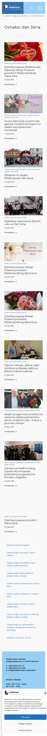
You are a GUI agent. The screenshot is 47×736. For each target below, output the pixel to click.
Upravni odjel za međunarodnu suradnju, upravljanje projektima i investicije (21, 627)
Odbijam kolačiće (25, 724)
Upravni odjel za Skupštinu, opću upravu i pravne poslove (21, 564)
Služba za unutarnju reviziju (19, 638)
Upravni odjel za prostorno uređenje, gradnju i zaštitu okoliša (23, 615)
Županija (12, 464)
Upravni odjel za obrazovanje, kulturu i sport (23, 584)
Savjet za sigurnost (10, 410)
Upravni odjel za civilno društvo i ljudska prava (21, 605)
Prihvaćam (25, 717)
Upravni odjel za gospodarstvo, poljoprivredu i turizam (22, 462)
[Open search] (31, 8)
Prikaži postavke (25, 730)
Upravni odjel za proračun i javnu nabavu (21, 554)
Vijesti (24, 63)
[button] (45, 693)
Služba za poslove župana (13, 63)
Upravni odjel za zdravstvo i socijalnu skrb (23, 595)
